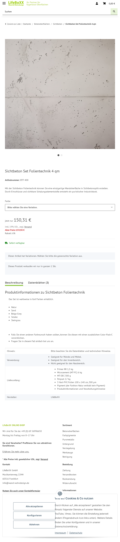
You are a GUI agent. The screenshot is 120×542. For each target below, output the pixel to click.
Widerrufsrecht (69, 483)
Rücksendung (68, 479)
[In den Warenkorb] (7, 37)
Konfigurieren (34, 515)
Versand (28, 226)
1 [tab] (58, 155)
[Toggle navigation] (4, 2)
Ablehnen (34, 524)
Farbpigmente (69, 435)
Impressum (60, 532)
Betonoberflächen (70, 431)
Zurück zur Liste (14, 24)
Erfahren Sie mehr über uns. (15, 451)
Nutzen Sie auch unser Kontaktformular (21, 490)
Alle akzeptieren (34, 506)
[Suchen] (114, 11)
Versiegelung (68, 448)
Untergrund (68, 444)
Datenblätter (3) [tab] (38, 282)
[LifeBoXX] (16, 3)
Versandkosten (69, 474)
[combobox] (60, 207)
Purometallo (68, 439)
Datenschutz (75, 532)
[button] (96, 3)
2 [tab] (61, 155)
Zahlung (66, 470)
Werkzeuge (67, 452)
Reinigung (67, 456)
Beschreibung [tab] (14, 282)
